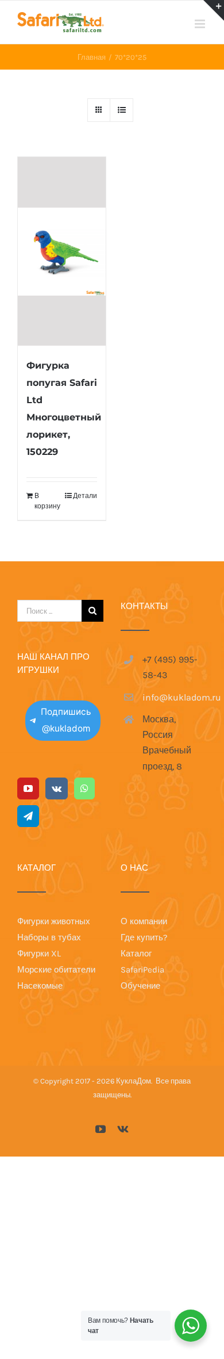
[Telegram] (28, 816)
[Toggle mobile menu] (201, 24)
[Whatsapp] (84, 788)
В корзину (47, 501)
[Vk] (56, 788)
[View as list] (121, 110)
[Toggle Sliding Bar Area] (213, 10)
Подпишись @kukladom (66, 720)
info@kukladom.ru (174, 697)
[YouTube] (28, 788)
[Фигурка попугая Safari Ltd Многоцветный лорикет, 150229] (62, 251)
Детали (85, 496)
